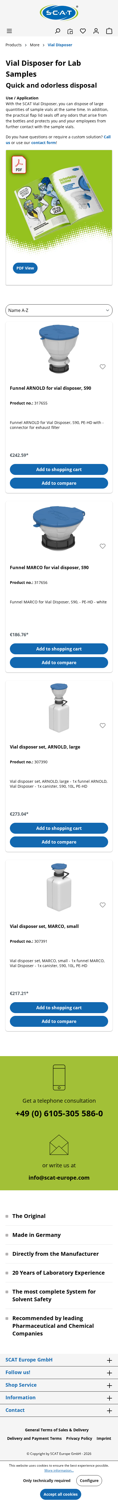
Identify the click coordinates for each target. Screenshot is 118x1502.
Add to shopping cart (59, 469)
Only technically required (47, 1480)
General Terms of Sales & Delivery (57, 1429)
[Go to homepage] (59, 12)
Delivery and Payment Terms (34, 1438)
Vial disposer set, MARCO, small (44, 926)
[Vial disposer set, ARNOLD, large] (59, 708)
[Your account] (96, 30)
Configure (89, 1480)
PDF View (25, 268)
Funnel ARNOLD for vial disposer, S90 (50, 388)
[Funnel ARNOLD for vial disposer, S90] (59, 349)
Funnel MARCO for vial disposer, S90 (49, 567)
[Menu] (9, 30)
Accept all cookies (61, 1494)
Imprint (104, 1438)
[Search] (57, 30)
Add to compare (59, 483)
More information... (59, 1470)
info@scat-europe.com (59, 1177)
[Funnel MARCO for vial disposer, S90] (59, 528)
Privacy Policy (79, 1438)
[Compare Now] (70, 30)
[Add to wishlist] (102, 366)
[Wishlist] (82, 30)
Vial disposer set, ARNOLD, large (45, 747)
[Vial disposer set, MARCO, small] (59, 887)
